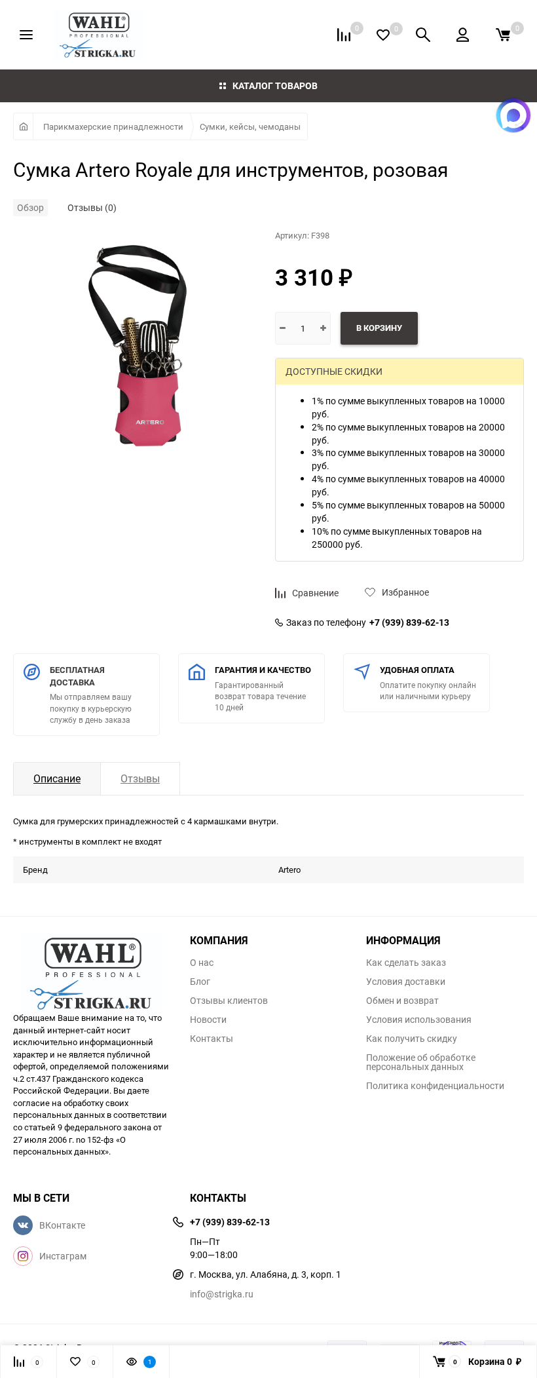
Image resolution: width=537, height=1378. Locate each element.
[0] (503, 34)
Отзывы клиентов (229, 1000)
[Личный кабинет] (462, 35)
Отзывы (140, 778)
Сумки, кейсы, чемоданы (250, 126)
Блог (200, 981)
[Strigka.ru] (91, 966)
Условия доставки (405, 981)
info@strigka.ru (221, 1294)
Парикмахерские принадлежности (113, 126)
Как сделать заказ (406, 962)
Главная (23, 126)
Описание (57, 778)
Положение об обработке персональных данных (420, 1062)
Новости (208, 1019)
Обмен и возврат (402, 1000)
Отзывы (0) (92, 207)
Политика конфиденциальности (435, 1085)
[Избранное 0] (383, 35)
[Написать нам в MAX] (513, 115)
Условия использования (419, 1019)
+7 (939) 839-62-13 (409, 622)
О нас (201, 962)
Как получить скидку (411, 1038)
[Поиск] (423, 35)
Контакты (211, 1038)
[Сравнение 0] (343, 34)
